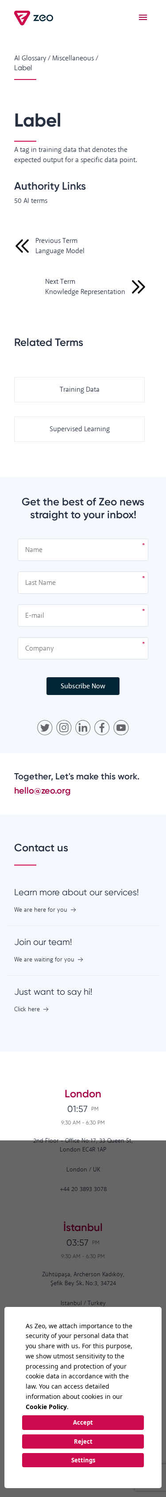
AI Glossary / (32, 58)
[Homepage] (34, 18)
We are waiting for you (44, 960)
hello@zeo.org (42, 790)
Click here (27, 1009)
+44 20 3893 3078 (83, 1189)
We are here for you (40, 910)
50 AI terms (30, 201)
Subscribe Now (83, 686)
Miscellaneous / (75, 58)
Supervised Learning (80, 429)
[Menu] (143, 18)
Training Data (80, 389)
